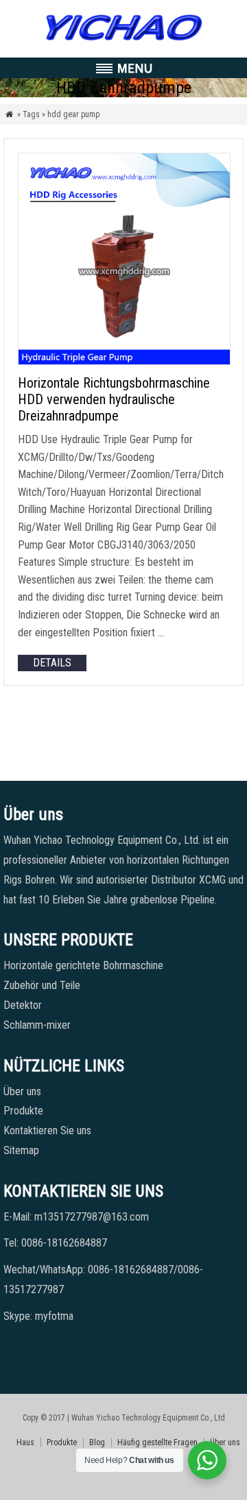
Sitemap (21, 1150)
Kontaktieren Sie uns (47, 1130)
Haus (25, 1442)
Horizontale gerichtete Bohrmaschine (83, 965)
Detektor (22, 1005)
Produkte (23, 1110)
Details (52, 662)
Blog (97, 1442)
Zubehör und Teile (41, 985)
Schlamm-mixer (37, 1025)
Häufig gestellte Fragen (157, 1442)
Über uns (22, 1091)
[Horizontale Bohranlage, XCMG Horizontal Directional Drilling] (123, 40)
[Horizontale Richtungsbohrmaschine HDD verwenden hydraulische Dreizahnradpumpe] (124, 361)
